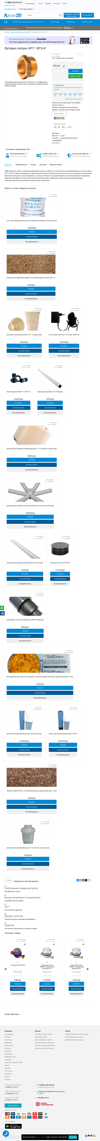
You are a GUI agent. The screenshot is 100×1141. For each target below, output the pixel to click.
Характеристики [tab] (21, 165)
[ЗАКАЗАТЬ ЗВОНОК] (6, 1134)
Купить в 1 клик (75, 76)
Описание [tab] (8, 164)
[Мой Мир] (83, 880)
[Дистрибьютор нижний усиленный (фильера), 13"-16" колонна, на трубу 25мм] (32, 435)
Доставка (8, 1074)
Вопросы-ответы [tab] (56, 165)
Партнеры (8, 1043)
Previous (6, 969)
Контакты (56, 3)
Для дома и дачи (41, 1037)
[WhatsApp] (63, 118)
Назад (9, 880)
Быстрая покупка (31, 237)
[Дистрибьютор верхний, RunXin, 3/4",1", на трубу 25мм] (24, 321)
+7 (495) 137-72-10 (11, 1100)
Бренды (8, 1068)
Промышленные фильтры (44, 1043)
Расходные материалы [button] (11, 28)
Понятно (73, 1137)
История (8, 1037)
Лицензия (8, 1040)
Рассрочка (8, 1071)
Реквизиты (9, 1054)
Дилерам (48, 3)
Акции (41, 3)
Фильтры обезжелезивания (45, 1045)
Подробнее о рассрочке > (73, 99)
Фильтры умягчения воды (44, 1048)
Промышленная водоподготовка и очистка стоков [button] (27, 22)
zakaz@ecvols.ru (10, 9)
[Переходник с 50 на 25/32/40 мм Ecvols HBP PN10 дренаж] (25, 606)
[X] (86, 880)
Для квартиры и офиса (43, 1040)
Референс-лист (10, 1057)
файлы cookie (40, 1137)
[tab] (17, 962)
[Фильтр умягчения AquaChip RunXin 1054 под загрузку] (24, 720)
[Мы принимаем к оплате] (35, 1115)
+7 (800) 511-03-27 (11, 1087)
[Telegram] (60, 118)
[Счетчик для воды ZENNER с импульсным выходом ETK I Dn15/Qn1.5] (47, 953)
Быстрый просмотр (32, 241)
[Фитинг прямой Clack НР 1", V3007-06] (18, 378)
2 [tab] (49, 1004)
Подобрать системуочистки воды (72, 15)
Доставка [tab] (42, 165)
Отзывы (8, 1048)
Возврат (8, 1079)
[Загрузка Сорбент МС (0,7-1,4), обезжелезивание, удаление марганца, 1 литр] (32, 777)
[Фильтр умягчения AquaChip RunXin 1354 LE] (63, 720)
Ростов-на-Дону (27, 9)
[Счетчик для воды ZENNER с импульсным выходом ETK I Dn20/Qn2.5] (76, 953)
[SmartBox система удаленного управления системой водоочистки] (48, 40)
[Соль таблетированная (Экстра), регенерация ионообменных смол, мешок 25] (32, 207)
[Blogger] (88, 880)
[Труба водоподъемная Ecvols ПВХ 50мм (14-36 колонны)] (25, 549)
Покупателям (31, 3)
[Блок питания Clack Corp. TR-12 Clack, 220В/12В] (64, 321)
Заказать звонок (10, 5)
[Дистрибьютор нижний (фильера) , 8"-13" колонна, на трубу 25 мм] (28, 834)
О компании (9, 1034)
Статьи (64, 3)
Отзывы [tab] (33, 165)
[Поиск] (60, 15)
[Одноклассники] (58, 118)
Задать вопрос (59, 113)
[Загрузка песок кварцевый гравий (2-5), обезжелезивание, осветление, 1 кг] (31, 264)
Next (88, 969)
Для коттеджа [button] (54, 22)
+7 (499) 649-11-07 (11, 1093)
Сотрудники (9, 1045)
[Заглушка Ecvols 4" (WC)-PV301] (60, 549)
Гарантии (8, 1060)
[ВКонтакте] (55, 118)
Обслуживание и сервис (74, 1037)
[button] (6, 22)
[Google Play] (13, 1126)
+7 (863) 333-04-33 (45, 1085)
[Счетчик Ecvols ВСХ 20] (17, 953)
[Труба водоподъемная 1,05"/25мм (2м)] (50, 378)
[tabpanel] (17, 968)
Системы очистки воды (43, 1034)
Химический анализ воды (74, 1040)
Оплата (7, 1077)
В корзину (75, 71)
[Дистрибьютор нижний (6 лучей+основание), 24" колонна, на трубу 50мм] (30, 492)
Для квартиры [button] (70, 22)
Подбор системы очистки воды (76, 1034)
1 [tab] (46, 1004)
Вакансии (8, 1051)
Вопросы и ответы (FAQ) (13, 1062)
